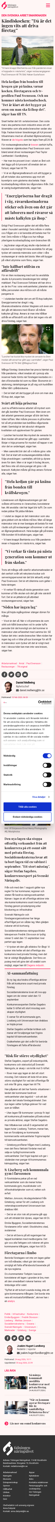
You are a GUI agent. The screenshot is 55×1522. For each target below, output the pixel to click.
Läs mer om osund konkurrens (28, 1423)
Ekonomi (7, 1479)
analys (11, 1301)
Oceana (31, 1324)
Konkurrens (33, 1314)
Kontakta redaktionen (38, 1482)
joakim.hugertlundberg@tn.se (37, 1352)
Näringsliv (7, 1476)
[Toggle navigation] (48, 5)
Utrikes (6, 1492)
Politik (8, 1314)
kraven (34, 144)
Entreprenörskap (10, 1482)
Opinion (6, 1485)
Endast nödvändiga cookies (27, 817)
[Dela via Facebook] (4, 674)
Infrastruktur (19, 1314)
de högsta (17, 139)
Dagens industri (35, 965)
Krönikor (7, 1496)
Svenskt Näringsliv (14, 1327)
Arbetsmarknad (9, 663)
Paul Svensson (33, 663)
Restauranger (8, 666)
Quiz (5, 1499)
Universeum (30, 1327)
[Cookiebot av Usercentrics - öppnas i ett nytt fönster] (38, 702)
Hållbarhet (7, 1489)
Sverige (32, 1330)
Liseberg (9, 1320)
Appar (32, 1472)
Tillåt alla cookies (27, 806)
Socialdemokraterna (15, 1324)
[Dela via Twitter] (11, 674)
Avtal (22, 663)
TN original (22, 666)
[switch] (47, 765)
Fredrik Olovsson (30, 1317)
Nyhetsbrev (34, 1476)
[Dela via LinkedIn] (18, 674)
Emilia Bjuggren (12, 1317)
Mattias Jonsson (23, 1320)
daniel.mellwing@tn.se (32, 690)
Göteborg (22, 1330)
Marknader (10, 1330)
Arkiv (31, 1479)
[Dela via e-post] (25, 674)
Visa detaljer (39, 797)
